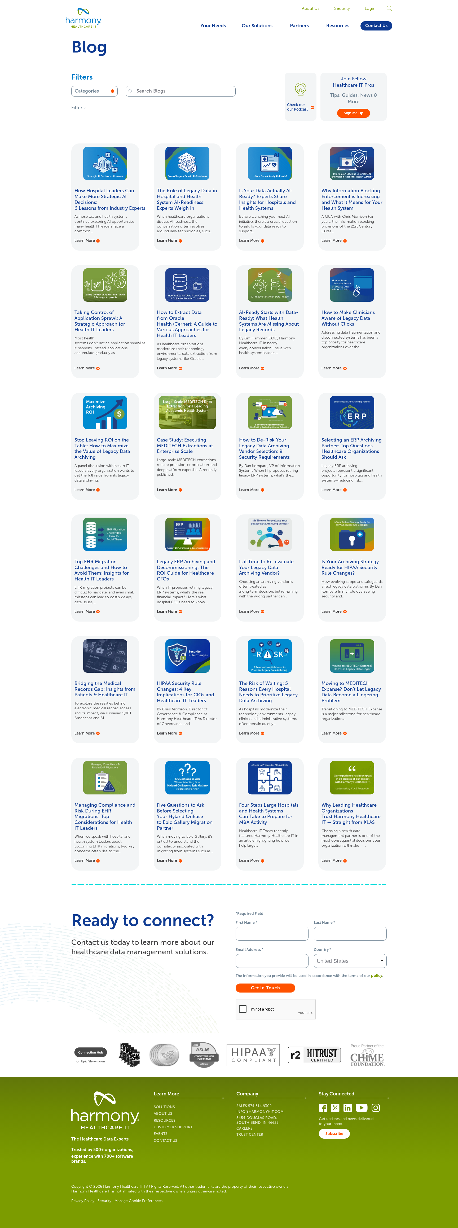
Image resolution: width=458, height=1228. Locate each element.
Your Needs (213, 26)
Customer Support (173, 1127)
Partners (299, 26)
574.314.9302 (260, 1106)
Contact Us (376, 25)
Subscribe (334, 1133)
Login (370, 8)
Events (161, 1133)
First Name (246, 922)
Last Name (324, 922)
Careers (244, 1128)
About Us (310, 8)
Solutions (164, 1107)
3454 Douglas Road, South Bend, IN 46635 (257, 1120)
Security (342, 8)
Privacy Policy (82, 1201)
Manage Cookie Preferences (138, 1201)
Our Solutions (257, 26)
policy (376, 975)
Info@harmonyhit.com (260, 1111)
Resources (337, 26)
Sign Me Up (353, 113)
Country (322, 949)
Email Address (249, 949)
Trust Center (249, 1134)
